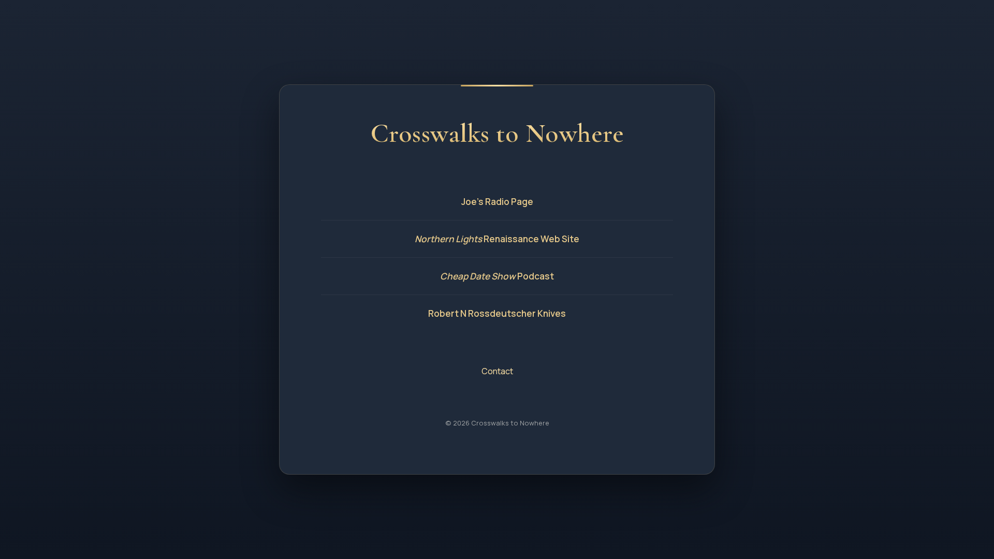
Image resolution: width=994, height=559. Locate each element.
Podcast (497, 276)
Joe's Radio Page (497, 202)
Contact (497, 371)
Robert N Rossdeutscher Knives (497, 313)
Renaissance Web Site (497, 239)
